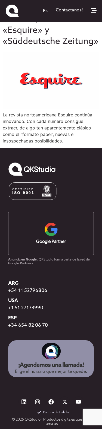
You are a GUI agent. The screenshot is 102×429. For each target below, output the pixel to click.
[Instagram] (37, 401)
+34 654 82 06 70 (28, 325)
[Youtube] (78, 401)
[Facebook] (51, 401)
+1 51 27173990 (25, 308)
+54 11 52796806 (27, 290)
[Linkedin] (23, 401)
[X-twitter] (64, 401)
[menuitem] (45, 11)
